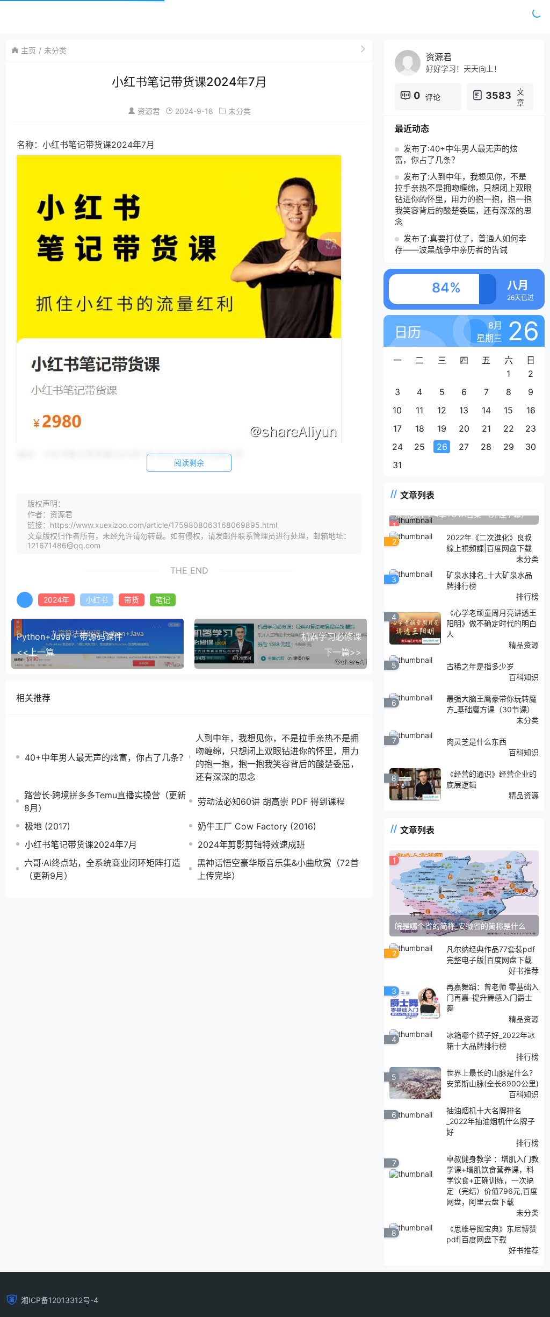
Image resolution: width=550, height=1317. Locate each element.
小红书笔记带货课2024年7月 (81, 844)
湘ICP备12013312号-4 (59, 1300)
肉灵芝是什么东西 (476, 741)
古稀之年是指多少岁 (480, 666)
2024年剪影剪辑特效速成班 (251, 844)
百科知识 (524, 677)
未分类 (55, 50)
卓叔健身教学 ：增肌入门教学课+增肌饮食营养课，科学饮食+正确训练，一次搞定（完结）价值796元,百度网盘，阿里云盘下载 (492, 1180)
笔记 (162, 599)
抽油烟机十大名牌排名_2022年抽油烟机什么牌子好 (490, 1121)
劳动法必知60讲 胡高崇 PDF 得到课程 (271, 801)
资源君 (149, 111)
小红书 (96, 599)
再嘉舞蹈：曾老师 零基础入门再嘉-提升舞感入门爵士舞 (492, 997)
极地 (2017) (47, 826)
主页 (28, 50)
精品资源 (524, 644)
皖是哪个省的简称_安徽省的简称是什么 (460, 926)
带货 (131, 599)
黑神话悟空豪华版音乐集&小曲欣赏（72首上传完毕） (278, 869)
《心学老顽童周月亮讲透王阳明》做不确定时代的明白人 (491, 623)
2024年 (56, 599)
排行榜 (527, 596)
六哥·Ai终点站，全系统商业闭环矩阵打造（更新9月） (102, 869)
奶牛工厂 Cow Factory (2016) (257, 826)
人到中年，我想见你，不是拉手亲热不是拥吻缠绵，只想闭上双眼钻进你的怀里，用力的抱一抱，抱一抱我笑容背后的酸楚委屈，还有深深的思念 (277, 757)
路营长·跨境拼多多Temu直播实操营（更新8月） (105, 801)
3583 (498, 95)
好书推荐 (524, 970)
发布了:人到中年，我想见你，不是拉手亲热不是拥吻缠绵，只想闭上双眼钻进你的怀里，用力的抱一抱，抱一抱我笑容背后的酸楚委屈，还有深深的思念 (463, 199)
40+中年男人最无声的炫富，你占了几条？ (106, 757)
